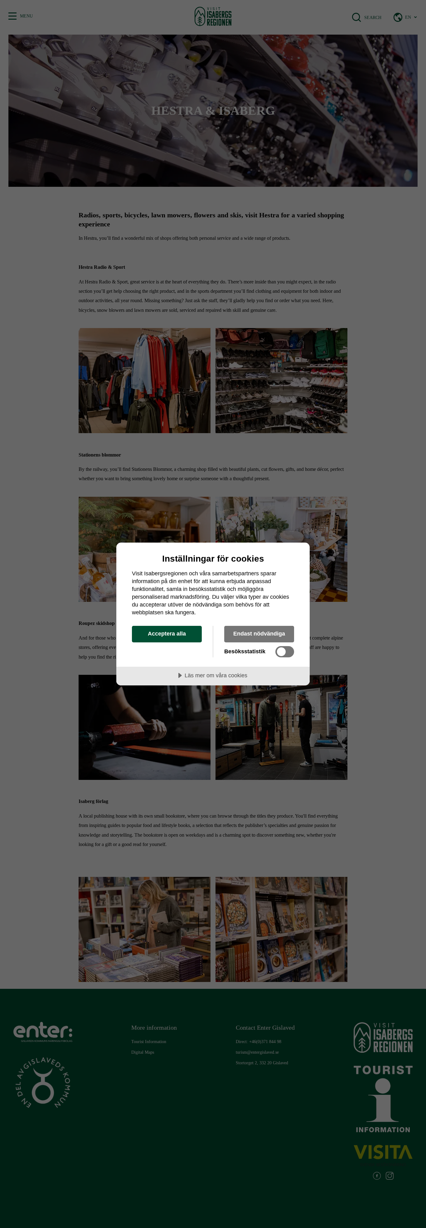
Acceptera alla (167, 634)
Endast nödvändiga (259, 634)
